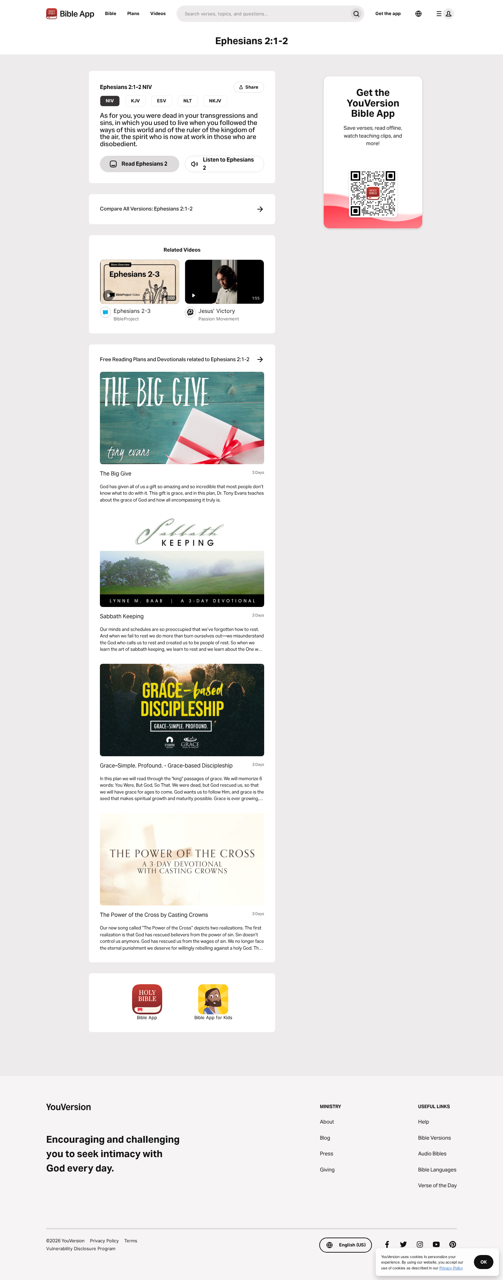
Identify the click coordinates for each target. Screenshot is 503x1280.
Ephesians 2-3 (139, 310)
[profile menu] (444, 14)
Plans (133, 13)
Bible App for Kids (213, 1017)
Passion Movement (218, 318)
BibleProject (126, 318)
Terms (130, 1240)
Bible (110, 13)
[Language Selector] (418, 14)
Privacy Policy (104, 1240)
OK (483, 1262)
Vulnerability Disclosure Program (80, 1248)
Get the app (388, 13)
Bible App (147, 1017)
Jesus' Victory (223, 310)
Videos (158, 13)
